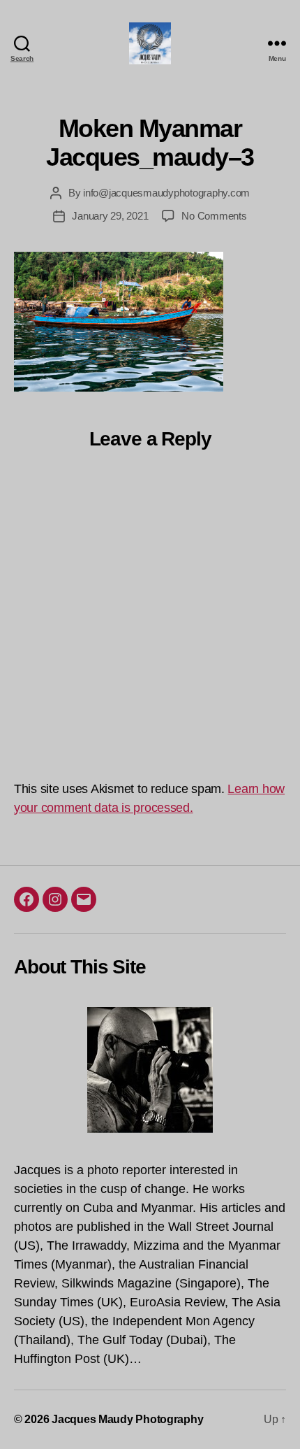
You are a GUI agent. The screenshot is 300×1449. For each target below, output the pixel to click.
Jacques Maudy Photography (127, 1419)
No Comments (213, 216)
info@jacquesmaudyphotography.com (166, 193)
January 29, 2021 (110, 216)
